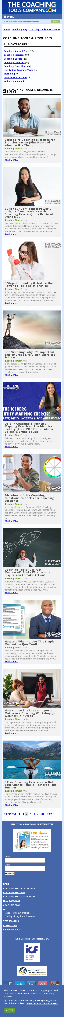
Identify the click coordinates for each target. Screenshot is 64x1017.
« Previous (10, 813)
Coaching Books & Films (16, 51)
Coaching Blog (19, 29)
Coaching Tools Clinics (16, 66)
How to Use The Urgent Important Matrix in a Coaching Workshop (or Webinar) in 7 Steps (30, 713)
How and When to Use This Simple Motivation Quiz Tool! (30, 643)
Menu (10, 16)
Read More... (11, 159)
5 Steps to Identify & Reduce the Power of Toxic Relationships (29, 284)
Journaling (9, 73)
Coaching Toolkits (14, 892)
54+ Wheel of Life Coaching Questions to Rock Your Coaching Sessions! (29, 497)
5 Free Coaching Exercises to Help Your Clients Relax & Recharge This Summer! (30, 784)
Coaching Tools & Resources (44, 29)
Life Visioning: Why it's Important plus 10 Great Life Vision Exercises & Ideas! (30, 354)
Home (6, 29)
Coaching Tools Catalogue (19, 888)
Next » (50, 813)
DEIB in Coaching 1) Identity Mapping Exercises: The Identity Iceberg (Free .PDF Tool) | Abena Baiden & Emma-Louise (29, 427)
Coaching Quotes (13, 58)
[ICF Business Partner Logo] (32, 961)
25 (42, 813)
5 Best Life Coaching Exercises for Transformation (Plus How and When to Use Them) (30, 142)
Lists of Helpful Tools (15, 77)
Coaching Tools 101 (14, 62)
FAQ (5, 909)
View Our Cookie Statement (42, 1003)
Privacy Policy (11, 929)
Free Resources (11, 900)
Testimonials (11, 921)
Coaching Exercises (14, 54)
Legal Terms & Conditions (18, 912)
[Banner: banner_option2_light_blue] (32, 22)
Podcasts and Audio (14, 81)
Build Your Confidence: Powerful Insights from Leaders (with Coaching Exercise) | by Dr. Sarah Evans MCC (29, 213)
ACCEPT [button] (9, 1010)
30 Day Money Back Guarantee (20, 916)
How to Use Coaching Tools (18, 70)
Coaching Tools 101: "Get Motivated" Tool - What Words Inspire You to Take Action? (27, 572)
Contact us (10, 925)
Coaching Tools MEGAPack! (19, 896)
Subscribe (9, 873)
